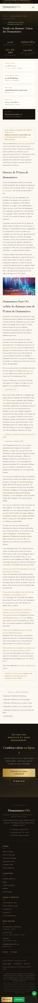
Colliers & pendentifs (8, 885)
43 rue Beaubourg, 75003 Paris (12, 928)
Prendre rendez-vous (8, 868)
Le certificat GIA (7, 909)
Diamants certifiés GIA (9, 879)
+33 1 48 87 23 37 (10, 390)
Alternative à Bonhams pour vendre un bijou (18, 703)
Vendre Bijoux (8, 716)
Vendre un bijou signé (9, 855)
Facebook (5, 952)
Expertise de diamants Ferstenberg (15, 696)
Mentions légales (7, 964)
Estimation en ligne (8, 864)
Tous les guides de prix (9, 916)
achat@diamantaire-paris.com (24, 371)
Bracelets (5, 888)
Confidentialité (17, 964)
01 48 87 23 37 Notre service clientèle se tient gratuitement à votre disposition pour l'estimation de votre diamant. (18, 675)
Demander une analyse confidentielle (19, 772)
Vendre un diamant (8, 852)
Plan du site (27, 964)
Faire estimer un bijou (9, 861)
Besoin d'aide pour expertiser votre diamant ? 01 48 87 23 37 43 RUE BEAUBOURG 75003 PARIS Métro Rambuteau (18, 135)
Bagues (5, 882)
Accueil (5, 16)
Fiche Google (13, 952)
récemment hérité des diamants (13, 347)
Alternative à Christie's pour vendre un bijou (18, 706)
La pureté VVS (7, 912)
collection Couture (10, 516)
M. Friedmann (7, 190)
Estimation (31, 999)
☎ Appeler (7, 999)
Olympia (24, 516)
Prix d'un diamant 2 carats (10, 906)
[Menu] (33, 7)
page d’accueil (11, 562)
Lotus (19, 516)
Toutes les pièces (7, 892)
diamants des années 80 (24, 143)
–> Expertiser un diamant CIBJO (13, 441)
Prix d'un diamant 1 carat (10, 903)
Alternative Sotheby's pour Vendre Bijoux (17, 699)
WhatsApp (19, 999)
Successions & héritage (9, 858)
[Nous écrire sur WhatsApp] (34, 993)
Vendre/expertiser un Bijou (18, 16)
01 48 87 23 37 (19, 781)
